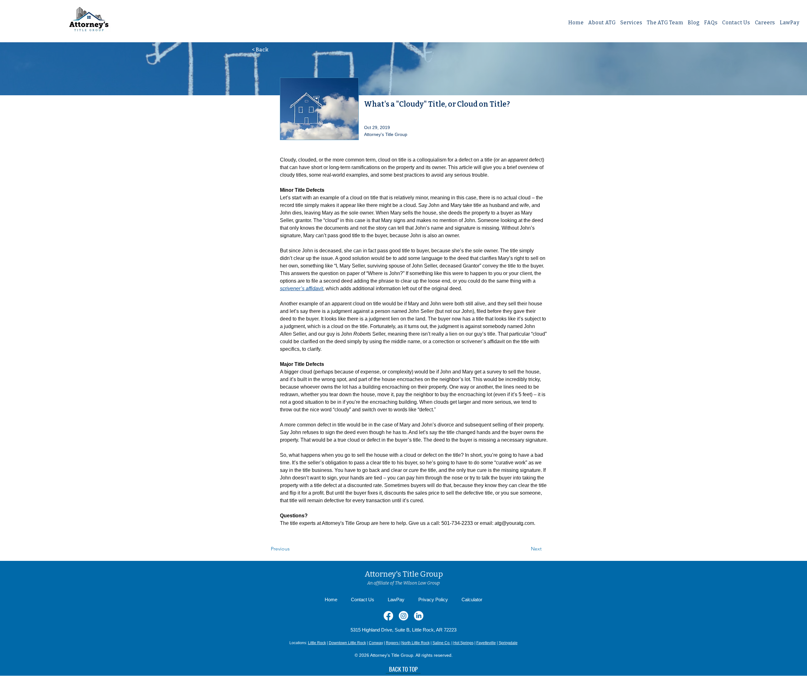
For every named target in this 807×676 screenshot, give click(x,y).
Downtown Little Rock (347, 643)
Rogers (392, 643)
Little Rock (317, 643)
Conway (376, 643)
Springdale (508, 643)
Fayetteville (486, 643)
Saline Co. (441, 643)
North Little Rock (415, 643)
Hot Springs (463, 643)
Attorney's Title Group (403, 574)
